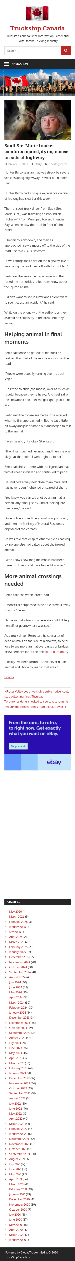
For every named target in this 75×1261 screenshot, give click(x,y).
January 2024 (17, 1012)
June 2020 (15, 1219)
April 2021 (15, 1179)
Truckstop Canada (37, 28)
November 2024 (19, 962)
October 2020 (18, 1209)
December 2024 (19, 957)
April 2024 (16, 997)
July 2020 (15, 1214)
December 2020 (19, 1199)
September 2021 (19, 1154)
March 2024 (16, 1002)
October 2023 (18, 1028)
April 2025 (16, 937)
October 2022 (18, 1088)
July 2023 (15, 1043)
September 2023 (20, 1033)
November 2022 (19, 1083)
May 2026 (15, 911)
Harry (38, 164)
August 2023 (17, 1038)
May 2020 (15, 1225)
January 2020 (17, 1240)
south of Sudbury (56, 652)
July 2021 (14, 1164)
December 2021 (19, 1139)
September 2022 (20, 1093)
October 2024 (18, 967)
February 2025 (18, 947)
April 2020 (16, 1230)
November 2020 (19, 1204)
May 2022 (15, 1113)
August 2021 (17, 1159)
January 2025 (17, 952)
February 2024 (18, 1007)
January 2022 (17, 1134)
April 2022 (15, 1118)
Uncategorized (58, 164)
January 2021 (17, 1194)
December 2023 (19, 1017)
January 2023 (17, 1073)
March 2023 (16, 1063)
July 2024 (15, 982)
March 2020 (16, 1235)
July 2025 (15, 932)
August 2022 (17, 1098)
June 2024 (15, 987)
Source (9, 677)
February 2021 (18, 1189)
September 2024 (20, 972)
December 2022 (19, 1078)
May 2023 (15, 1053)
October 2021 (17, 1149)
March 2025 (16, 942)
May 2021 (15, 1174)
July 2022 (15, 1103)
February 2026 (18, 922)
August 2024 (17, 977)
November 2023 (19, 1023)
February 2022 (18, 1129)
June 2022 (15, 1108)
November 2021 (19, 1144)
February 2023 (18, 1068)
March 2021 (16, 1184)
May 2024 (15, 992)
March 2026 (16, 916)
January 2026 (17, 927)
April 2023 (15, 1058)
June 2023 (15, 1048)
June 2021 (15, 1169)
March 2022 (16, 1124)
